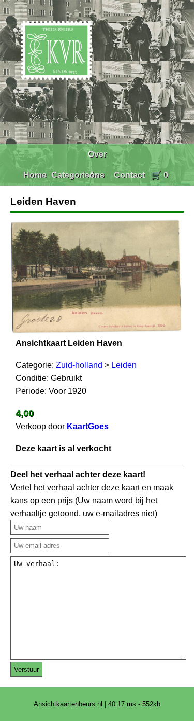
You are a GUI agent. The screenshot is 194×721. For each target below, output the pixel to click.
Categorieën (75, 175)
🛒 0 (159, 175)
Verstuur (26, 669)
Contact (129, 175)
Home (35, 175)
